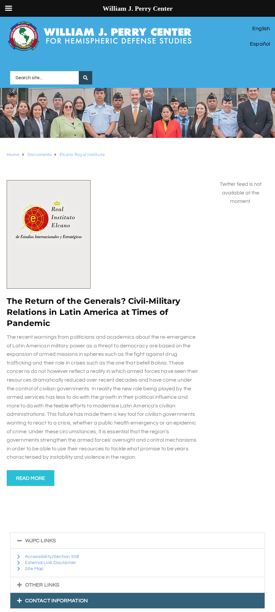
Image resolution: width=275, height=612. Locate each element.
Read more (30, 478)
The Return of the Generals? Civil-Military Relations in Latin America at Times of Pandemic (93, 312)
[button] (137, 540)
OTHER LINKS (42, 585)
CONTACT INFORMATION (56, 600)
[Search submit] (85, 78)
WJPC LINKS (40, 540)
